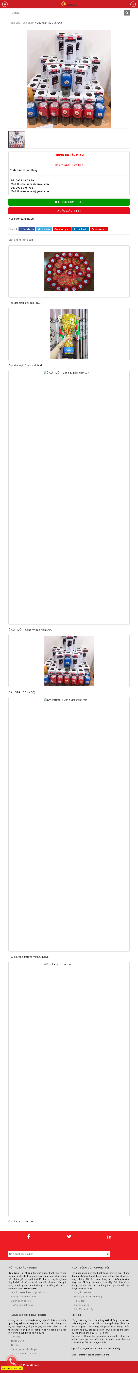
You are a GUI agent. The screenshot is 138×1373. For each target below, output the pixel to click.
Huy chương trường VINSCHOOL (28, 956)
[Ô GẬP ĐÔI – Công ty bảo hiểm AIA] (69, 497)
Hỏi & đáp (79, 1300)
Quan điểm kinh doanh (23, 1353)
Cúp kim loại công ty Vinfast (25, 365)
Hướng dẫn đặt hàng (22, 1304)
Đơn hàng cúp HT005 (21, 1221)
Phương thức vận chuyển (24, 1349)
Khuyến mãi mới (82, 1292)
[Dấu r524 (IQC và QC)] (69, 661)
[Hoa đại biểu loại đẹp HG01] (69, 271)
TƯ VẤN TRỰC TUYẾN (70, 202)
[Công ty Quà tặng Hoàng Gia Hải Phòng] (69, 4)
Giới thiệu (16, 1336)
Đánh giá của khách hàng (88, 1296)
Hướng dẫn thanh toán (23, 1296)
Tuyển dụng (17, 1340)
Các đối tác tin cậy (84, 1309)
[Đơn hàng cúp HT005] (69, 1089)
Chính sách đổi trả (21, 1300)
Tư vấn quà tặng (83, 1304)
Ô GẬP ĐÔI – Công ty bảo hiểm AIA (29, 629)
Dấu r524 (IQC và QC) (21, 692)
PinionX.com (31, 1365)
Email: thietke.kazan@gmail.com (28, 1292)
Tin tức (14, 1345)
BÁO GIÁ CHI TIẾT (70, 210)
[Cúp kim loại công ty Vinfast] (69, 334)
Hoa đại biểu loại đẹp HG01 (25, 302)
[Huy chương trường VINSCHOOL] (69, 824)
